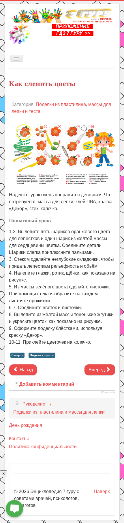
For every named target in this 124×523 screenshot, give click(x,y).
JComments (108, 392)
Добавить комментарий (46, 384)
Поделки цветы (42, 355)
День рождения (25, 425)
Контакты (19, 438)
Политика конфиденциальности (43, 446)
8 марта (17, 355)
